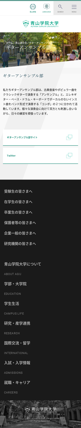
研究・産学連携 (17, 323)
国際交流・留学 (17, 343)
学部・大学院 (15, 283)
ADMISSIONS (13, 372)
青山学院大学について (22, 264)
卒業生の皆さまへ (18, 212)
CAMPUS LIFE (14, 313)
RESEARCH (12, 333)
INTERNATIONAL (16, 353)
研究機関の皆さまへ (20, 243)
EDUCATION (12, 293)
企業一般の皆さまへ (20, 233)
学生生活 (11, 303)
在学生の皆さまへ (18, 201)
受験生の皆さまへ (18, 191)
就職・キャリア (17, 382)
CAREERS (11, 392)
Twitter (11, 155)
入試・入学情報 (17, 362)
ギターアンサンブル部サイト (22, 137)
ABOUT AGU (12, 274)
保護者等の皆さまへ (20, 222)
